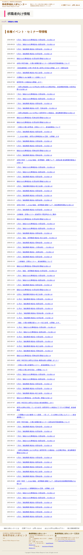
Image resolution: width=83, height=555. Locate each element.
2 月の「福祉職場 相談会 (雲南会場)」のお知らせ (34, 243)
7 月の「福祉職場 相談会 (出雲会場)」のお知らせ (34, 431)
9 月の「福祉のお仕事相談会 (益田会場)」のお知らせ (36, 44)
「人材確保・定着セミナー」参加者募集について (34, 261)
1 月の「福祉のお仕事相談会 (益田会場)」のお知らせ (36, 280)
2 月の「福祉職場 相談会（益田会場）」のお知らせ (35, 252)
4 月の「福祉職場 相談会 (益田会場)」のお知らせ (34, 200)
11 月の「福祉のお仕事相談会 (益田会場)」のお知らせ (36, 332)
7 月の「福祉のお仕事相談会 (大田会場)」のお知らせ (36, 94)
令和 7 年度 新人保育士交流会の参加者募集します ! (35, 403)
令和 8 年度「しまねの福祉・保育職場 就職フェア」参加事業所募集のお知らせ (45, 205)
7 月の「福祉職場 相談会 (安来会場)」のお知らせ (34, 426)
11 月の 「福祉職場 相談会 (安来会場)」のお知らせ (35, 313)
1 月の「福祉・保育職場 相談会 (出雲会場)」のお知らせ (37, 271)
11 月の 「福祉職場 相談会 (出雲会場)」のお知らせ (35, 318)
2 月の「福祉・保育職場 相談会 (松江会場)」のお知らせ (37, 238)
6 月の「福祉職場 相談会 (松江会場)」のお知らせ (34, 471)
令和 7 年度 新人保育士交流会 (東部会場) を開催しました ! (38, 360)
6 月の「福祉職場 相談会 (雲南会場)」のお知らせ (34, 155)
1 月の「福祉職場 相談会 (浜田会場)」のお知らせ (34, 285)
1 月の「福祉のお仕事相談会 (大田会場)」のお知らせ (36, 275)
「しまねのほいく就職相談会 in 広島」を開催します (35, 488)
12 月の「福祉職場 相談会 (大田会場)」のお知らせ (35, 299)
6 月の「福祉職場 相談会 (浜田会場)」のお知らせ (34, 146)
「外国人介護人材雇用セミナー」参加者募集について (36, 365)
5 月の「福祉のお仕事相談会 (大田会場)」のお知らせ (36, 167)
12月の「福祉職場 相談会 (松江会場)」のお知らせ (35, 294)
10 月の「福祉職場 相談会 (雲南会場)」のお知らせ (35, 351)
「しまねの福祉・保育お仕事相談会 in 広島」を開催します (38, 136)
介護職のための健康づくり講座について (31, 77)
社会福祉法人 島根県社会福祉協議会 (14, 4)
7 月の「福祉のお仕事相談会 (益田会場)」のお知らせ (36, 99)
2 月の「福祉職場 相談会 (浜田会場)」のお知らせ (34, 257)
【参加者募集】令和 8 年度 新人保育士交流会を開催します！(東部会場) (42, 68)
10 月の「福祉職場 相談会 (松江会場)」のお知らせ (35, 346)
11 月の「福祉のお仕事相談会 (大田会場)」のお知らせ (36, 327)
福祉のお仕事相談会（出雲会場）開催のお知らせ (34, 398)
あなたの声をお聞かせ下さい (54, 528)
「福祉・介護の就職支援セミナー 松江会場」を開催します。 (39, 323)
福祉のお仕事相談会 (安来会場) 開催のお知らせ (34, 118)
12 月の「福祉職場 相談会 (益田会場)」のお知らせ (35, 304)
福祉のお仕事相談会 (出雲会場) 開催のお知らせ (34, 58)
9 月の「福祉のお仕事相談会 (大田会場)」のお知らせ (36, 40)
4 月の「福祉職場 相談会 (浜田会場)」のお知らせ (34, 191)
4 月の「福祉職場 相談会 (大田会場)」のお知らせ (34, 195)
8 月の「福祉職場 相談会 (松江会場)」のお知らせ (34, 73)
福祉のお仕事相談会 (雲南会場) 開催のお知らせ (34, 150)
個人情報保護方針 (73, 528)
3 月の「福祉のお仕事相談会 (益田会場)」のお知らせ (36, 228)
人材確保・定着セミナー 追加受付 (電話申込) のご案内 (36, 214)
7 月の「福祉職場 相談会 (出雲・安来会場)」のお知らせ (37, 108)
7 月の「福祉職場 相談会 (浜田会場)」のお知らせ (34, 103)
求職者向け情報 (13, 22)
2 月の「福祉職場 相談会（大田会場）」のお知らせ (35, 247)
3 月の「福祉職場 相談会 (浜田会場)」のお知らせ (34, 233)
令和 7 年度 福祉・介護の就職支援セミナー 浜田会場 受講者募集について (43, 422)
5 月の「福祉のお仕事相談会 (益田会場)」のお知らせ (36, 172)
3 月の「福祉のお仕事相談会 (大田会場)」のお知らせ (36, 224)
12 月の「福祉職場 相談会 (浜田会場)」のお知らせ (35, 308)
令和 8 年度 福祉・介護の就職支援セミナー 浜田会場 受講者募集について (43, 63)
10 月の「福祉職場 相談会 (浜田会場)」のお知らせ (35, 341)
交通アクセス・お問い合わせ (71, 5)
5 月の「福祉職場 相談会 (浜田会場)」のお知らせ (34, 177)
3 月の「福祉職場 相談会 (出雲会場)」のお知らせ (34, 210)
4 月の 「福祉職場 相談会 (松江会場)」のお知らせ (35, 186)
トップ (4, 21)
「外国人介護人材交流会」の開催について (32, 370)
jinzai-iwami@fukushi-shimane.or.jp (66, 540)
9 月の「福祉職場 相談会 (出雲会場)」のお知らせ (34, 54)
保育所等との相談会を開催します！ (30, 82)
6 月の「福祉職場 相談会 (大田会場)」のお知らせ (34, 141)
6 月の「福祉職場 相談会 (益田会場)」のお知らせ (34, 132)
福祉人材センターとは (11, 528)
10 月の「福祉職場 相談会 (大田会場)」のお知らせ (35, 337)
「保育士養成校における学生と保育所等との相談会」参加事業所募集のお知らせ (46, 113)
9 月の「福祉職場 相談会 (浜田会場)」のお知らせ (34, 49)
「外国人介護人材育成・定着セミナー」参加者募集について (38, 127)
